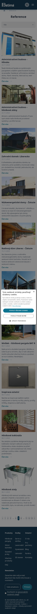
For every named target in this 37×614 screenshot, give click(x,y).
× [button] (34, 291)
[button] (18, 321)
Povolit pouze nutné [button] (18, 316)
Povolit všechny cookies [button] (18, 310)
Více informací (16, 306)
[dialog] (18, 307)
